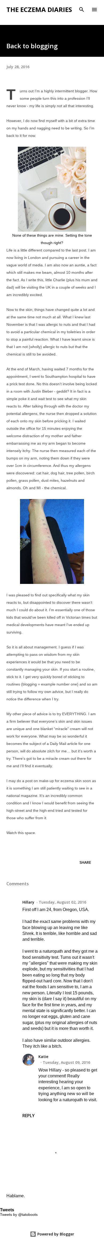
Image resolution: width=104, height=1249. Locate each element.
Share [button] (85, 862)
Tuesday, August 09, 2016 (66, 1062)
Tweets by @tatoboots (19, 1214)
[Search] (81, 9)
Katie (43, 1056)
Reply (28, 1115)
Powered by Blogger (55, 1234)
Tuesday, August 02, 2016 (62, 902)
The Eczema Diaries (39, 9)
